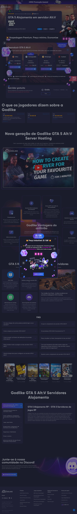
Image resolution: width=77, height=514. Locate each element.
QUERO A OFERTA (38, 274)
